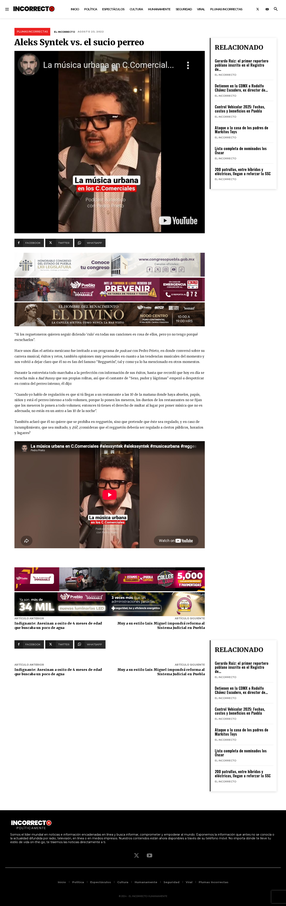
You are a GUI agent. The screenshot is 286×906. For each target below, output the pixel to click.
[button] (276, 9)
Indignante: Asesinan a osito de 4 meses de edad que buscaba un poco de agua (58, 625)
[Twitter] (257, 9)
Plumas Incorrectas (32, 31)
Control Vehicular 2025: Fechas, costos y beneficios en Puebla (240, 109)
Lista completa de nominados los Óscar (241, 150)
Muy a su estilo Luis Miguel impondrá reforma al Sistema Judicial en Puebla (161, 625)
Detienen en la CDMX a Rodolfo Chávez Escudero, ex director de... (241, 88)
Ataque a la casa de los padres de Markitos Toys (241, 130)
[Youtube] (267, 9)
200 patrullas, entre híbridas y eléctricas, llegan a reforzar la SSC (243, 171)
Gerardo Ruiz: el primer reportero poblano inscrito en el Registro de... (241, 65)
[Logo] (34, 9)
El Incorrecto (64, 31)
